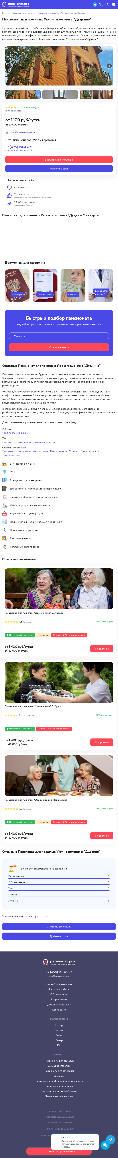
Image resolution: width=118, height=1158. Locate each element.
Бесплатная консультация (59, 159)
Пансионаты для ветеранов (59, 1070)
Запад (59, 1035)
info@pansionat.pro (59, 975)
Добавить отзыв (59, 936)
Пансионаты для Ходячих (64, 451)
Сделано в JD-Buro (59, 1111)
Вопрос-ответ (59, 999)
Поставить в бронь (59, 168)
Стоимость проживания (59, 1151)
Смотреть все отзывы (59, 926)
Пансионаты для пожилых (16, 442)
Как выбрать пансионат (59, 984)
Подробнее (102, 648)
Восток (59, 1030)
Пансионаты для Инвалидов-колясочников (59, 1080)
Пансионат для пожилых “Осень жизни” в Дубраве (34, 612)
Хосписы (59, 1075)
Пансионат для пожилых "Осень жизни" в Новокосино (36, 799)
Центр (59, 1025)
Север (59, 1040)
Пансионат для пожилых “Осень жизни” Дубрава (33, 706)
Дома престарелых (44, 442)
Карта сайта (59, 1009)
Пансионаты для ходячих (59, 1096)
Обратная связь (59, 994)
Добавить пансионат (59, 1004)
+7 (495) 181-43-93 (19, 147)
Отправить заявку (59, 347)
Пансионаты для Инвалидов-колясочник (25, 451)
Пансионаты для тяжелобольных (59, 1091)
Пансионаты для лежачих (59, 1086)
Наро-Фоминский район (16, 432)
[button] (8, 66)
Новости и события (59, 989)
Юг (59, 1045)
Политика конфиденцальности (59, 1128)
